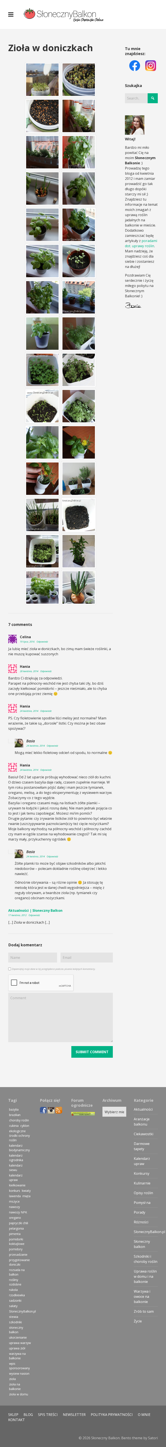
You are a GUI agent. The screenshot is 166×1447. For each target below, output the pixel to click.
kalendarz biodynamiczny (19, 1147)
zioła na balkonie (15, 1386)
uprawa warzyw (20, 1343)
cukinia (14, 1126)
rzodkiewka (17, 1295)
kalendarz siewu (15, 1167)
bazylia (14, 1109)
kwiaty (26, 1191)
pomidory (15, 1249)
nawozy (14, 1207)
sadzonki (15, 1300)
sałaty (13, 1306)
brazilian (15, 1115)
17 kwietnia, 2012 (17, 915)
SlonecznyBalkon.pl (22, 1311)
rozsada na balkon (17, 1272)
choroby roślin (19, 1120)
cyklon (24, 1126)
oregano (15, 1218)
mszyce (14, 1201)
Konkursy (141, 1173)
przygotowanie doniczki (19, 1262)
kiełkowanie (17, 1185)
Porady (139, 1212)
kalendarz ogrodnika (16, 1157)
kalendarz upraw (15, 1177)
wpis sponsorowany (19, 1366)
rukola (13, 1290)
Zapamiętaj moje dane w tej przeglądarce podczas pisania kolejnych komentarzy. (54, 968)
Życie (138, 1321)
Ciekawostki (143, 1134)
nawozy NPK (18, 1212)
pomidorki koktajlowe (16, 1241)
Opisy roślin (143, 1193)
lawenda (15, 1196)
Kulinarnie (142, 1183)
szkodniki (15, 1322)
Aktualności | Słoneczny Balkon (35, 910)
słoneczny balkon (16, 1329)
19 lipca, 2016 (27, 641)
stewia (13, 1317)
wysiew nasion (19, 1373)
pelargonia (16, 1228)
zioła (12, 1379)
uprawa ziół (17, 1348)
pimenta (15, 1234)
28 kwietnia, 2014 (29, 671)
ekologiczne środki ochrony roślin (19, 1135)
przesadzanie (18, 1254)
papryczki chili (18, 1223)
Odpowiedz (42, 641)
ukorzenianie (18, 1337)
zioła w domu (18, 1394)
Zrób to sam (144, 1311)
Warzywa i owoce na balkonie (142, 1296)
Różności (141, 1222)
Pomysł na (142, 1202)
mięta (26, 1196)
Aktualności (143, 1109)
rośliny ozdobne (15, 1282)
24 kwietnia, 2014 (29, 710)
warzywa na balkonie (17, 1356)
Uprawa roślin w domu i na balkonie (145, 1276)
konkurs (14, 1191)
